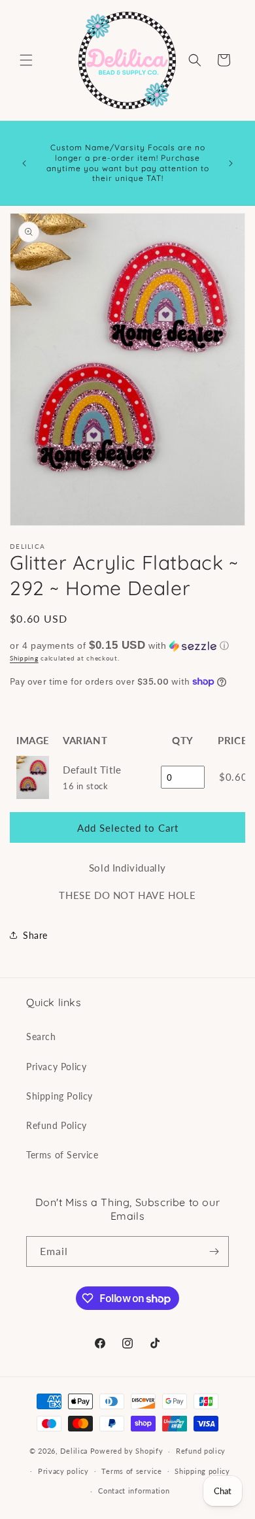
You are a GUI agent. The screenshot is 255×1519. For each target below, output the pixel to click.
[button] (26, 60)
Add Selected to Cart (127, 828)
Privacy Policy (56, 1066)
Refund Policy (56, 1125)
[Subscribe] (213, 1251)
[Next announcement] (230, 163)
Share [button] (35, 935)
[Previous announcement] (24, 163)
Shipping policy (202, 1471)
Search (41, 1036)
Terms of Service (62, 1154)
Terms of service (131, 1471)
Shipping (24, 658)
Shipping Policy (59, 1096)
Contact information (133, 1490)
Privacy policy (63, 1471)
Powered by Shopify (126, 1450)
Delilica (74, 1450)
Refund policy (201, 1450)
